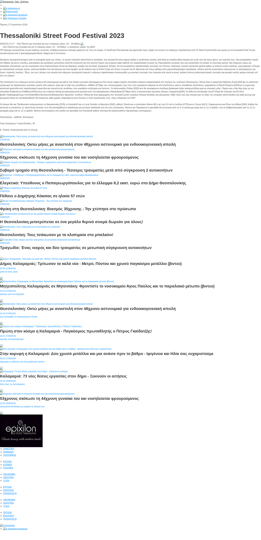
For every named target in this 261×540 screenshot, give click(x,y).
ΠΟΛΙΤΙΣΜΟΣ (9, 455)
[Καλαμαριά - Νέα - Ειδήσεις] (14, 1)
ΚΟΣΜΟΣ (7, 464)
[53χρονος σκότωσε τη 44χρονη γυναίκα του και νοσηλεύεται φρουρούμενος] (37, 394)
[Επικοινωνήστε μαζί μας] (10, 11)
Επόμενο (4, 133)
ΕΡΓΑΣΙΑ (7, 487)
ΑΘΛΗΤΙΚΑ (8, 477)
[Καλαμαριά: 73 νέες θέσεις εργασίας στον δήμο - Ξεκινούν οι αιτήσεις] (34, 371)
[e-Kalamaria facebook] (15, 14)
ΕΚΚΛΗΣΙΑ (8, 490)
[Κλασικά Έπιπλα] (21, 431)
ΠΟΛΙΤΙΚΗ (8, 468)
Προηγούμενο (15, 133)
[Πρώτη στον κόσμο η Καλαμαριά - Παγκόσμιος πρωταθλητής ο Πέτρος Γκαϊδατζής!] (41, 326)
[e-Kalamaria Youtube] (14, 18)
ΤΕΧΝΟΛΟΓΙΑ (10, 493)
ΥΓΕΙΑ (6, 480)
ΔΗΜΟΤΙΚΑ (8, 448)
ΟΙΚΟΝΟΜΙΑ (9, 474)
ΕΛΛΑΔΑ (7, 461)
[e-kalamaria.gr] (11, 8)
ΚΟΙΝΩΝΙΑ (8, 452)
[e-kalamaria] (7, 525)
